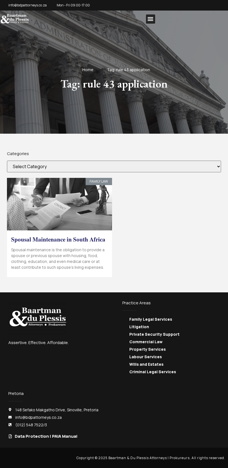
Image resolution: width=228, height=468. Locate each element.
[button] (150, 19)
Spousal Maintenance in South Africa (58, 239)
